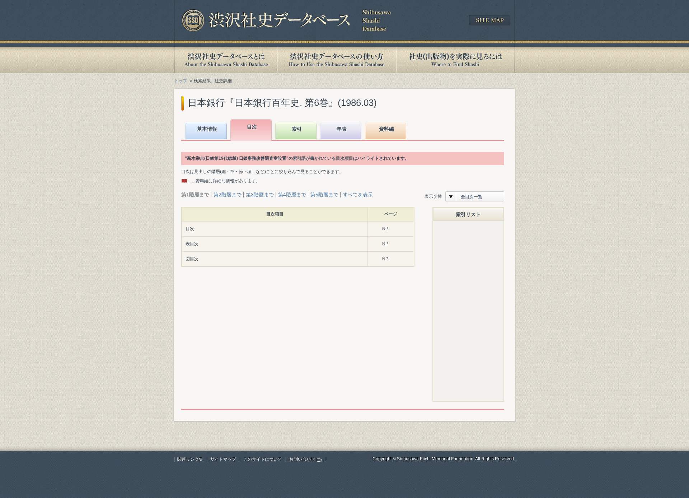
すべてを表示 (358, 194)
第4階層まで (292, 194)
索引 (297, 129)
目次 (252, 127)
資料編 (386, 129)
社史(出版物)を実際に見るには (455, 60)
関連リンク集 (190, 459)
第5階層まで (324, 194)
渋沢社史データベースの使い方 (336, 60)
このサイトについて (262, 459)
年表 (342, 129)
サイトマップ (223, 459)
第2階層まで (228, 194)
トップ (180, 80)
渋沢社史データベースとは (225, 60)
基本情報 (207, 129)
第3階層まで (260, 194)
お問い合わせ (302, 459)
